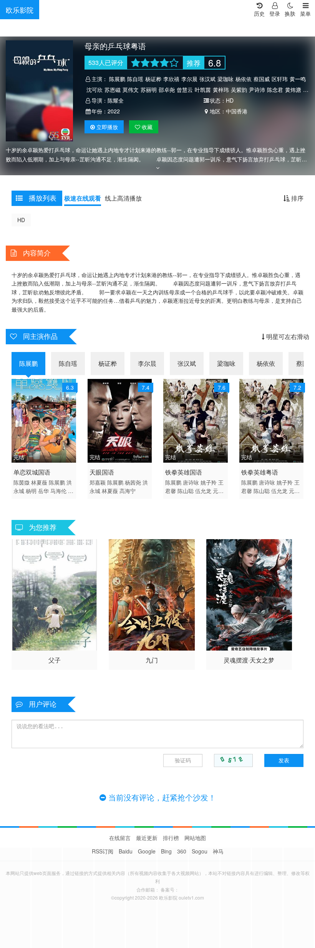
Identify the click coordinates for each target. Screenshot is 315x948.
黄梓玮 (221, 89)
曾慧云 (185, 89)
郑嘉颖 (98, 482)
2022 (114, 111)
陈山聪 (185, 491)
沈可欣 (94, 89)
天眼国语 (102, 472)
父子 (54, 660)
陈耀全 (116, 100)
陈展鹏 (117, 79)
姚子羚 (209, 482)
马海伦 (58, 491)
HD (21, 220)
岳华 (43, 491)
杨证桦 (153, 79)
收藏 (146, 127)
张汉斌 (207, 79)
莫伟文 (131, 89)
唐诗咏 (191, 482)
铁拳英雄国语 (183, 472)
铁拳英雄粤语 (259, 472)
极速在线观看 (82, 198)
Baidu (126, 851)
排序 (296, 198)
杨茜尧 (133, 482)
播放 (107, 127)
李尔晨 (189, 79)
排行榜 (171, 838)
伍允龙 (203, 491)
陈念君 (275, 89)
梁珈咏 (225, 79)
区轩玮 (280, 79)
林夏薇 (39, 482)
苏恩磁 (112, 89)
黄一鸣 (298, 79)
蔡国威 (262, 79)
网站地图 (195, 838)
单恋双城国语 (31, 472)
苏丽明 (149, 89)
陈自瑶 (135, 79)
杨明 (31, 491)
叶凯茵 (203, 89)
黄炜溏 (293, 89)
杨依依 (243, 79)
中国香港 (236, 111)
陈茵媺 (21, 482)
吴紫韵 (239, 89)
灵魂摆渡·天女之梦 (249, 660)
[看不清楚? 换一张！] (233, 760)
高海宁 (127, 491)
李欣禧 (171, 79)
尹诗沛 (257, 89)
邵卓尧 (167, 89)
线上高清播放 (123, 198)
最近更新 (147, 838)
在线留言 (120, 838)
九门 (152, 660)
